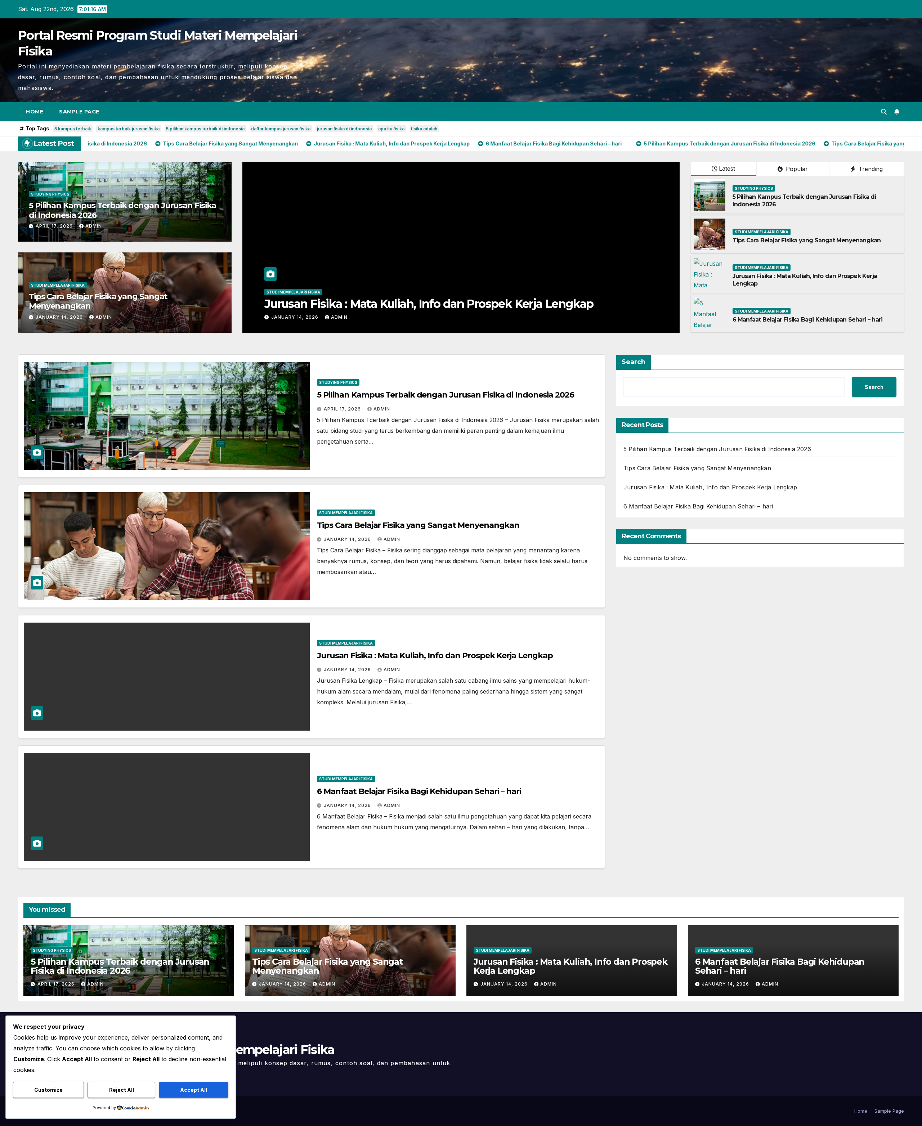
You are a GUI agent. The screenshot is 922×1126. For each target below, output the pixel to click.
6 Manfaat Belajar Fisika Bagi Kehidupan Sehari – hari (407, 304)
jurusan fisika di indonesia (344, 128)
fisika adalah (424, 128)
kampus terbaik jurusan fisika (129, 128)
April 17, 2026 (55, 226)
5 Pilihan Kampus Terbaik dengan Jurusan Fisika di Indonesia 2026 (122, 210)
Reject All (121, 1090)
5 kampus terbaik (72, 128)
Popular (796, 168)
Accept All (193, 1090)
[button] (884, 111)
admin (93, 226)
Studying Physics (50, 194)
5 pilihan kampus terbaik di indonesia (205, 128)
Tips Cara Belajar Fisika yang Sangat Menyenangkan (98, 301)
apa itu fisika (391, 128)
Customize (48, 1090)
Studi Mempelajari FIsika (58, 285)
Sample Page (79, 111)
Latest (727, 168)
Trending (870, 168)
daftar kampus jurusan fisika (280, 128)
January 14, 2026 (60, 317)
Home (34, 111)
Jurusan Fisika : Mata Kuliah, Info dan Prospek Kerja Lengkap (435, 655)
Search (633, 362)
